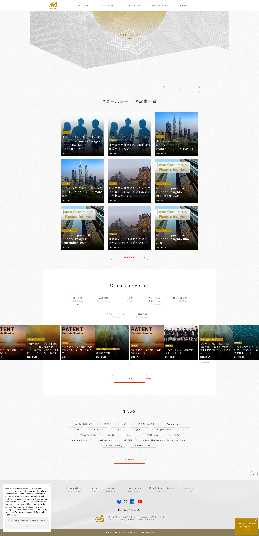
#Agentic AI (139, 429)
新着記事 (103, 299)
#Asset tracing (114, 445)
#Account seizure (175, 424)
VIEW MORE (129, 257)
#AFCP (118, 429)
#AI (184, 429)
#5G (124, 424)
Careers (183, 5)
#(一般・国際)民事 (83, 424)
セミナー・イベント (116, 315)
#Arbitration (105, 440)
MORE (129, 378)
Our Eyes (107, 5)
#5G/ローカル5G (146, 424)
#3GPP (107, 424)
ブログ (129, 299)
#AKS (176, 434)
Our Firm (83, 5)
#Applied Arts (79, 440)
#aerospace (97, 429)
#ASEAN (128, 440)
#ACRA (75, 429)
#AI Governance (88, 434)
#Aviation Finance (143, 445)
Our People (133, 5)
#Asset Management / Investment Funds (165, 440)
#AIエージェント (155, 434)
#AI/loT (131, 434)
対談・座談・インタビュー (155, 300)
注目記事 (77, 299)
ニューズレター (181, 299)
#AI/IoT (112, 434)
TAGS (181, 89)
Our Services (160, 5)
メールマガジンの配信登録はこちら (246, 526)
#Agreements (164, 429)
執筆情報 (142, 315)
